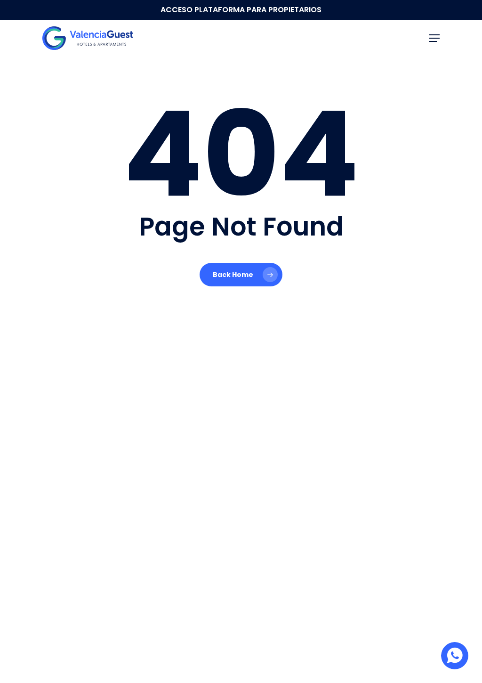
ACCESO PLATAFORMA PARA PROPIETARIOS (241, 9)
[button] (434, 38)
